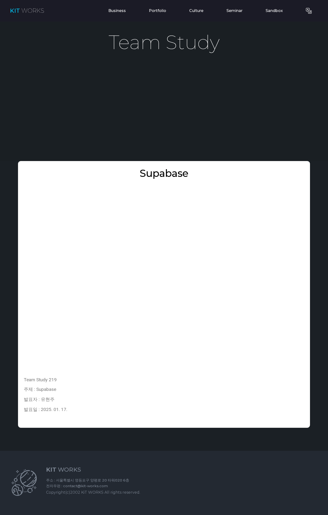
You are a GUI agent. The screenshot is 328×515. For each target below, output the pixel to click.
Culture (196, 10)
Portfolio (157, 10)
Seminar (234, 10)
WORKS (27, 11)
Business (117, 10)
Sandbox (274, 10)
